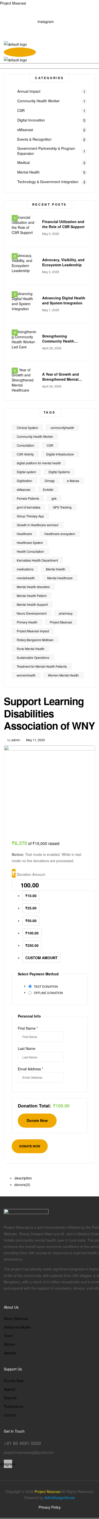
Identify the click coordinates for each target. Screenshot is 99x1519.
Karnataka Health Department (37, 560)
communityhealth (62, 427)
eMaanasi (23, 489)
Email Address (30, 1068)
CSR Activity (25, 454)
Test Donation (46, 986)
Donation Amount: (31, 874)
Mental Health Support (32, 604)
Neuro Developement (31, 613)
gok (54, 498)
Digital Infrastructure (60, 454)
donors (22, 1184)
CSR (50, 445)
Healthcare (24, 534)
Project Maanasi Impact (33, 631)
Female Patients (28, 498)
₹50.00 (31, 920)
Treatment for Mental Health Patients (42, 666)
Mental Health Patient (31, 595)
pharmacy (66, 613)
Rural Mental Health (30, 648)
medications (25, 569)
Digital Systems (59, 472)
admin (15, 740)
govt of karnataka (28, 507)
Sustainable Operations (33, 657)
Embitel (48, 489)
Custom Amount (41, 957)
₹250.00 (32, 945)
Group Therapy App (30, 516)
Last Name (26, 1048)
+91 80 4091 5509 (42, 26)
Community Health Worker (35, 436)
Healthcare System (30, 542)
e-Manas (73, 480)
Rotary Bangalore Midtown (35, 640)
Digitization (24, 480)
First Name (28, 1028)
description (23, 1177)
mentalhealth (26, 578)
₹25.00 (31, 907)
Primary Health (27, 622)
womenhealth (26, 675)
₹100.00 (32, 932)
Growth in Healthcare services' (38, 525)
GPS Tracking (62, 507)
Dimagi (50, 480)
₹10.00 (31, 895)
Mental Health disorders (33, 587)
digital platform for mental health (39, 463)
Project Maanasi (13, 3)
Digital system (26, 472)
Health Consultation (30, 551)
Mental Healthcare (60, 578)
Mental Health (55, 569)
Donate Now (29, 1146)
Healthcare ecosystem (59, 534)
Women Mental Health (63, 675)
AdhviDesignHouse (59, 1497)
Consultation (25, 445)
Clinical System (27, 427)
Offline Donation (48, 993)
